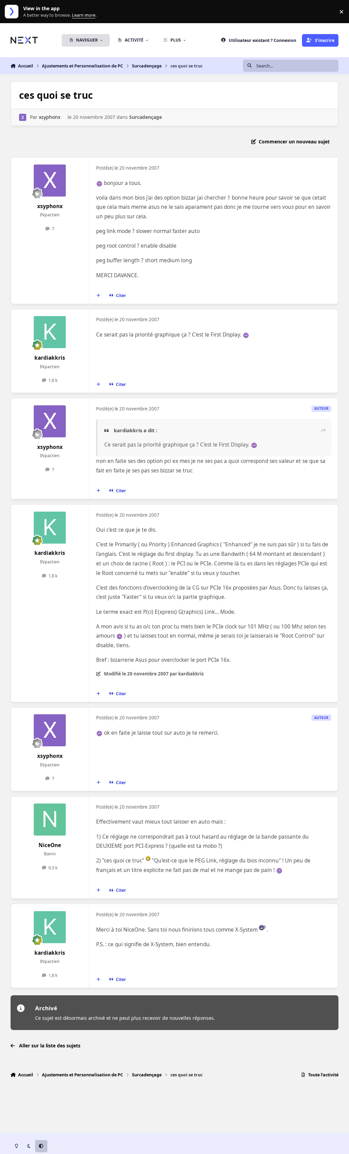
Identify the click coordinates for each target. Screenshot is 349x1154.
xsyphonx (49, 117)
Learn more (13, 12)
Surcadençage (145, 117)
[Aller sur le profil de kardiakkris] (50, 332)
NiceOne (50, 845)
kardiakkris (49, 357)
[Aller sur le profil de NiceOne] (50, 820)
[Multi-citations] (98, 295)
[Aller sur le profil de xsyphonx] (22, 117)
